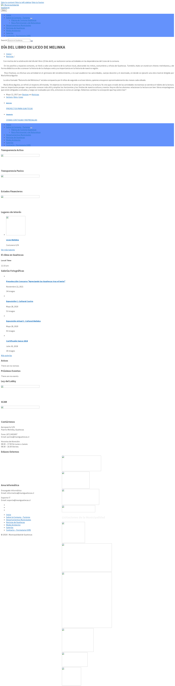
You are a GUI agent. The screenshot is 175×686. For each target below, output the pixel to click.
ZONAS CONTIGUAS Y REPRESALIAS (21, 120)
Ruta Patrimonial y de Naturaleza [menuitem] (25, 22)
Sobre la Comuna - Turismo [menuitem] (18, 17)
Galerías (9, 527)
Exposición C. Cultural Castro (19, 301)
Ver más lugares (8, 249)
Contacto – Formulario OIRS (18, 530)
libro (15, 97)
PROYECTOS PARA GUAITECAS (19, 108)
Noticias (9, 56)
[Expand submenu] (31, 18)
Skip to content (8, 2)
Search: (4, 40)
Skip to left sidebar (23, 2)
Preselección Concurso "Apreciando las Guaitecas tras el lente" (35, 281)
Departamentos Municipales (18, 519)
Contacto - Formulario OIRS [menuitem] (18, 35)
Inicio (8, 54)
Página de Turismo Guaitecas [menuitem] (23, 20)
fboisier (25, 94)
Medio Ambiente (13, 525)
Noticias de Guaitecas (15, 522)
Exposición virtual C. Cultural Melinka (23, 321)
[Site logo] (12, 7)
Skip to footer (38, 2)
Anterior (9, 103)
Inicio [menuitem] (8, 15)
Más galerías (6, 355)
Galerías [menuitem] (9, 33)
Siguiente (9, 114)
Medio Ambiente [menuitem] (13, 30)
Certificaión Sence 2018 (17, 341)
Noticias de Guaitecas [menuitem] (15, 28)
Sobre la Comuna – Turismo (18, 517)
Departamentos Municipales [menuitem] (18, 25)
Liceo (20, 97)
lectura (9, 97)
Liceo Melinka (12, 240)
